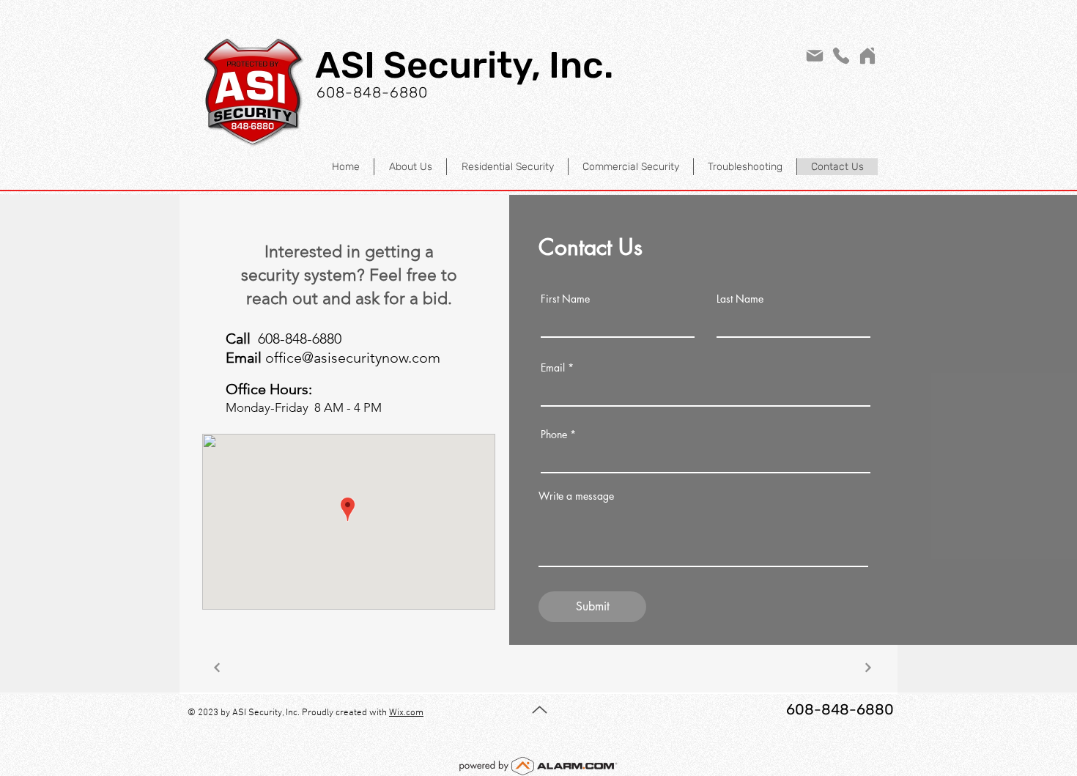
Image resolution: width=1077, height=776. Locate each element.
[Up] (539, 709)
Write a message (576, 496)
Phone (554, 434)
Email (553, 368)
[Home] (867, 55)
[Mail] (814, 55)
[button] (507, 166)
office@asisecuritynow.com (352, 357)
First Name (565, 299)
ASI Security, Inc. (464, 65)
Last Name (740, 299)
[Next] (216, 667)
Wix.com (406, 713)
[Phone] (841, 55)
